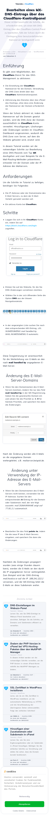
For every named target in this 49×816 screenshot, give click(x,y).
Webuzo (20, 611)
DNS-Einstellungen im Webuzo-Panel (22, 607)
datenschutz (31, 811)
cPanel (20, 655)
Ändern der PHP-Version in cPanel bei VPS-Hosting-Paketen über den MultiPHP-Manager (26, 648)
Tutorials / (13, 611)
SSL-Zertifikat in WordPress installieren (26, 689)
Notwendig (24, 796)
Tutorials (19, 4)
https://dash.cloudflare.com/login (21, 225)
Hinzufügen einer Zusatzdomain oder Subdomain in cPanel (22, 731)
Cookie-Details (18, 811)
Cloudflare (29, 4)
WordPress (21, 693)
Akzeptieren (24, 804)
